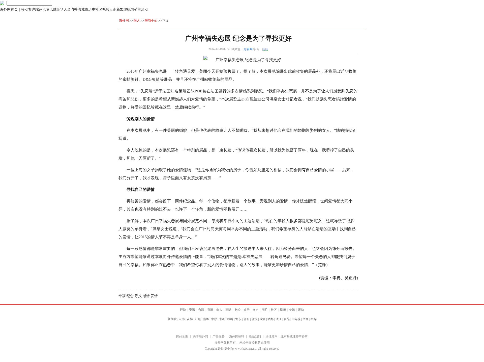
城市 (84, 9)
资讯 (49, 9)
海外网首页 (9, 9)
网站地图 (182, 336)
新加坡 (121, 9)
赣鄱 (270, 319)
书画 (222, 319)
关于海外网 (200, 336)
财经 (56, 9)
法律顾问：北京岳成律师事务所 (286, 336)
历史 (91, 9)
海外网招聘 (236, 336)
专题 (292, 310)
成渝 (262, 319)
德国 (130, 9)
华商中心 (151, 20)
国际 (228, 310)
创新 (246, 319)
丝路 (230, 319)
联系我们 (255, 336)
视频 (105, 9)
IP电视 (296, 319)
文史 (256, 310)
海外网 (124, 20)
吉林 (190, 319)
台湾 (70, 9)
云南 (112, 9)
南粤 (206, 319)
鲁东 (238, 319)
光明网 (248, 49)
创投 (254, 319)
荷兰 (137, 9)
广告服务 (219, 336)
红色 (198, 319)
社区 (98, 9)
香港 (77, 9)
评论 (42, 9)
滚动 (144, 9)
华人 (63, 9)
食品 (287, 319)
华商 (305, 319)
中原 (214, 319)
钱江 (279, 319)
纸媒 (314, 319)
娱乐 (247, 310)
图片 (265, 310)
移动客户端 (30, 9)
